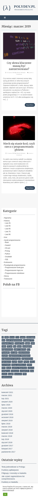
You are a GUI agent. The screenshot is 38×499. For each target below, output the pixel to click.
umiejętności (24, 371)
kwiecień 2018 (7, 433)
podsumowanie (23, 352)
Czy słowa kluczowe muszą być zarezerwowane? (19, 66)
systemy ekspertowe (19, 368)
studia (8, 368)
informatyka (31, 337)
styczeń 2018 (7, 442)
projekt (14, 362)
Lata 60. (8, 229)
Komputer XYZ (28, 340)
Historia (7, 221)
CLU (17, 337)
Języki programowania (12, 240)
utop (32, 371)
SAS (3, 368)
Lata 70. (8, 231)
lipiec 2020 (6, 405)
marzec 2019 (7, 427)
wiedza (4, 374)
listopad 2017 (7, 449)
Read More (29, 105)
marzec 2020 (7, 408)
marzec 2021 (7, 395)
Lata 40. (8, 223)
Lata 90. (8, 234)
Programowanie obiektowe (14, 273)
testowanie (15, 371)
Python (7, 254)
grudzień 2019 (7, 414)
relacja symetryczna (19, 365)
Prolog (7, 251)
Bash (7, 242)
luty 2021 (5, 399)
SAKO (29, 365)
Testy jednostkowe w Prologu (13, 467)
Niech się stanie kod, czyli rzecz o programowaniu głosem (19, 146)
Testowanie (8, 279)
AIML (6, 337)
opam (19, 346)
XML (24, 374)
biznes (12, 337)
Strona (6, 276)
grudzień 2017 (7, 446)
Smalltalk (8, 257)
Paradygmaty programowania (14, 265)
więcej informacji (8, 490)
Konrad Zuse (19, 343)
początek (14, 352)
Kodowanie (8, 262)
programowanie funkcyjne (11, 359)
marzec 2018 (7, 436)
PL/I (28, 349)
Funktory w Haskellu (10, 482)
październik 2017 (8, 452)
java (3, 340)
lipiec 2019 (6, 424)
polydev (5, 356)
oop (14, 346)
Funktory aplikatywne (10, 470)
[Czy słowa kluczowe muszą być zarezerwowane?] (19, 46)
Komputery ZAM (8, 343)
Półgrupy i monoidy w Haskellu (14, 473)
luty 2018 (5, 439)
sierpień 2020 (7, 402)
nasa (32, 343)
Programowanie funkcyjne (14, 267)
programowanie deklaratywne (19, 356)
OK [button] (5, 494)
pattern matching (20, 349)
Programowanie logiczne (14, 270)
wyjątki (10, 374)
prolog (20, 362)
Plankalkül (6, 352)
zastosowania (7, 377)
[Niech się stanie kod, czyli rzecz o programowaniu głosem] (19, 128)
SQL (6, 259)
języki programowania (14, 340)
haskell (22, 337)
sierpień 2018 (7, 430)
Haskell (8, 245)
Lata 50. (8, 226)
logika (27, 343)
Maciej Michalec (21, 72)
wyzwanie (18, 374)
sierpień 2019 (7, 420)
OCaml (7, 248)
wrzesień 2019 (7, 417)
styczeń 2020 (7, 411)
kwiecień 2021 (7, 392)
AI (2, 337)
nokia (4, 346)
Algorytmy (7, 218)
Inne (5, 237)
